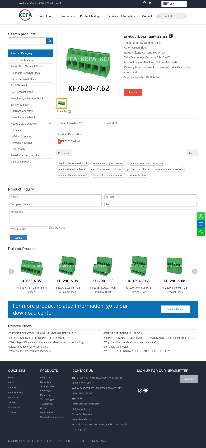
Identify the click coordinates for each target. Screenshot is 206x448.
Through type (47, 399)
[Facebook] (145, 3)
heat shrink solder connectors (146, 163)
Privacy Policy (98, 441)
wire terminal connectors (169, 169)
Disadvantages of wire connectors (28, 346)
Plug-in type (46, 377)
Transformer (46, 404)
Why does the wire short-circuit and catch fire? (130, 342)
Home (11, 377)
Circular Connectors (22, 111)
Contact (12, 412)
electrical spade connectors (108, 175)
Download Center (175, 309)
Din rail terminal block (23, 117)
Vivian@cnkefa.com (82, 414)
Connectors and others (52, 417)
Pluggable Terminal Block (25, 73)
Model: (63, 123)
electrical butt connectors (72, 175)
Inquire (133, 92)
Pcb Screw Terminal (22, 60)
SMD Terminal (19, 85)
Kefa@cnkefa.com (81, 409)
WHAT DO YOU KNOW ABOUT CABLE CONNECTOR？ (137, 351)
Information (14, 407)
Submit (18, 237)
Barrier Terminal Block (23, 79)
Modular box (46, 412)
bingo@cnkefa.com (82, 419)
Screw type (46, 382)
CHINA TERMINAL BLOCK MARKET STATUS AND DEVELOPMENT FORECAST (150, 338)
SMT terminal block (22, 92)
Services (12, 402)
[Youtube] (150, 3)
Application (13, 397)
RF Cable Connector (116, 346)
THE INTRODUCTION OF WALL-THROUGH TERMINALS (43, 333)
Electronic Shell (20, 104)
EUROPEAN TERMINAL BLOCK (123, 333)
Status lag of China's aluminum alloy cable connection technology (46, 342)
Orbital (43, 408)
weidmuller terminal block (73, 163)
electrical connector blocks (106, 169)
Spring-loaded (47, 386)
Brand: (108, 123)
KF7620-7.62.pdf (70, 141)
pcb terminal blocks (138, 169)
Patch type (45, 395)
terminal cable (138, 175)
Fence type (46, 390)
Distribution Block (21, 161)
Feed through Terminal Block (27, 98)
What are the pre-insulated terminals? (30, 351)
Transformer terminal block (26, 155)
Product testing (15, 392)
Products (12, 387)
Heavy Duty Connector (24, 123)
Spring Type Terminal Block (26, 66)
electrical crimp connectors (108, 163)
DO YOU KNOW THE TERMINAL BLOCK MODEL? (39, 338)
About (11, 382)
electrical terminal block (71, 169)
